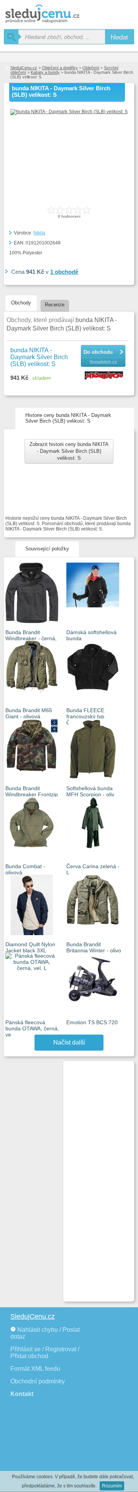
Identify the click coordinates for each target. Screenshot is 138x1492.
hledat (119, 36)
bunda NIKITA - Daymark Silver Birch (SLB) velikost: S (39, 357)
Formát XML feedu (35, 1368)
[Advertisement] (95, 1178)
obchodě (64, 271)
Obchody (21, 303)
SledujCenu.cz (23, 67)
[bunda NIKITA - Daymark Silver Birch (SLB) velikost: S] (69, 111)
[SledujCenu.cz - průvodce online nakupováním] (54, 14)
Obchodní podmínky (37, 1381)
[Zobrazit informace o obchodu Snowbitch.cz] (105, 376)
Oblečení (90, 67)
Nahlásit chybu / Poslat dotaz (45, 1333)
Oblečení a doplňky (60, 67)
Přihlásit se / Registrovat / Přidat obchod (44, 1352)
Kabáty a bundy (45, 72)
